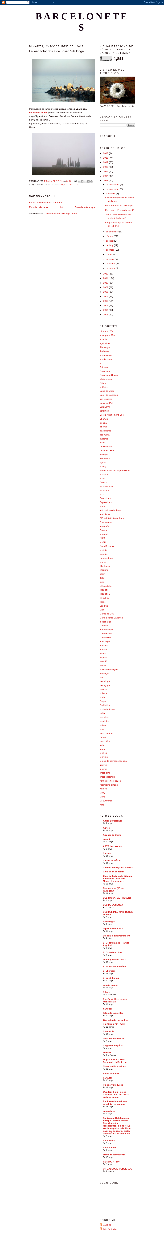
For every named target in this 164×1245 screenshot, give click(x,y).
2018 (106, 158)
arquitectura (106, 359)
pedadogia (105, 681)
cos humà (105, 434)
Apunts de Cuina (112, 835)
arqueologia (106, 355)
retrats (103, 729)
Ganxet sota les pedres (115, 1020)
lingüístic (104, 589)
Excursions (105, 498)
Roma (103, 737)
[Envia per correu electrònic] (79, 181)
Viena (102, 796)
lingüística (105, 593)
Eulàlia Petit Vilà (108, 1229)
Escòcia (103, 482)
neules (103, 665)
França (103, 530)
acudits (103, 339)
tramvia (103, 765)
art (61, 185)
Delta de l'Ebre (107, 450)
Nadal (103, 653)
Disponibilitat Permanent (116, 935)
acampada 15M (107, 335)
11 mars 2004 (107, 331)
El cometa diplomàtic (114, 966)
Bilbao (103, 383)
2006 (106, 301)
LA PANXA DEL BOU (114, 1024)
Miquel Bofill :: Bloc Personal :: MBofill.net (115, 1060)
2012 (106, 273)
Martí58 (107, 1052)
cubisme (104, 438)
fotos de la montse (113, 1013)
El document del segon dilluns (115, 470)
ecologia (104, 454)
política (103, 693)
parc (102, 677)
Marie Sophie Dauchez (111, 617)
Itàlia (102, 578)
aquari (106, 839)
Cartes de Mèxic (111, 860)
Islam (102, 574)
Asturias (104, 367)
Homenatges (106, 558)
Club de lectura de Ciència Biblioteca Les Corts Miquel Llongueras (117, 878)
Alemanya (105, 347)
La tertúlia (108, 1031)
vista (102, 804)
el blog (103, 466)
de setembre (112, 231)
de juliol (110, 240)
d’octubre (111, 193)
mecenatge (105, 621)
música (103, 649)
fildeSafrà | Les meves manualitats (115, 1000)
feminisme (105, 514)
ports (102, 697)
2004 (106, 310)
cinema (103, 426)
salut (102, 745)
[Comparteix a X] (85, 181)
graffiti (103, 542)
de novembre (113, 189)
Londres (104, 606)
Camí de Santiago (109, 395)
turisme (103, 769)
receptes (104, 717)
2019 (106, 153)
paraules (107, 1077)
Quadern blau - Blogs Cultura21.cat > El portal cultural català (116, 1094)
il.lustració (105, 566)
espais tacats (110, 985)
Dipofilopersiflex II (113, 928)
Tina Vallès (109, 1140)
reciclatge (104, 721)
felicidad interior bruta (111, 510)
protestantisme (107, 709)
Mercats (104, 625)
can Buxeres (106, 399)
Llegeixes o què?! (113, 1045)
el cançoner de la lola (114, 959)
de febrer (111, 263)
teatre (103, 749)
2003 (106, 314)
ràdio (102, 713)
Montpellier (105, 637)
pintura (103, 689)
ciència (103, 423)
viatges (103, 788)
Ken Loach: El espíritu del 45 (119, 210)
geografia (104, 534)
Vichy (102, 792)
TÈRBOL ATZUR (111, 1161)
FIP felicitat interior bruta (112, 518)
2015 (106, 171)
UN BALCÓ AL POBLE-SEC (117, 1168)
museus (104, 645)
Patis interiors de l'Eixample (119, 205)
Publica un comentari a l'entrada (45, 202)
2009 (106, 287)
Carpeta (107, 853)
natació (103, 661)
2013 (106, 180)
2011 (106, 278)
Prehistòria (105, 705)
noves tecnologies (109, 669)
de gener (111, 268)
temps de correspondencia (113, 761)
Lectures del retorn (113, 1038)
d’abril (109, 254)
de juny (110, 245)
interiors (104, 570)
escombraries (106, 486)
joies (102, 582)
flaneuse (107, 1008)
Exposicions (106, 502)
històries (104, 554)
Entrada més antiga (85, 207)
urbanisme (105, 772)
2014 (106, 176)
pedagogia (105, 685)
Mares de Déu (107, 613)
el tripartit (104, 474)
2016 (106, 167)
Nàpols (103, 657)
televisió (104, 757)
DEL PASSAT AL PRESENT (117, 898)
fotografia (71, 185)
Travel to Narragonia (114, 1154)
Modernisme (106, 633)
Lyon (102, 609)
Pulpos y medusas (113, 1085)
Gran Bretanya (107, 546)
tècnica (103, 753)
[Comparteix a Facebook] (88, 181)
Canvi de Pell (106, 403)
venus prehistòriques (110, 780)
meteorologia (106, 629)
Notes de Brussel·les (114, 1066)
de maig (110, 249)
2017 (106, 162)
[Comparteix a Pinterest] (91, 181)
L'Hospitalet (105, 586)
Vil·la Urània (106, 800)
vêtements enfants (109, 785)
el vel (102, 478)
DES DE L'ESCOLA (113, 905)
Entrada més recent (39, 207)
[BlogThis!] (82, 181)
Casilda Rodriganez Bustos (118, 867)
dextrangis (109, 921)
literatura (104, 597)
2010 (106, 283)
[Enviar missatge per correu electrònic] (75, 181)
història (103, 550)
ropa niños (105, 741)
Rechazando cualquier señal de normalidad (115, 1102)
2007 (106, 296)
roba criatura (106, 733)
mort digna (105, 641)
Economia (105, 458)
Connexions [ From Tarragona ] (113, 889)
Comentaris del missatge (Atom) (61, 213)
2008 (106, 292)
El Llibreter (109, 971)
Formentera (106, 522)
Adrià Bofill (105, 1225)
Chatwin (104, 419)
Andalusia (105, 351)
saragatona (109, 1111)
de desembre (113, 184)
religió (103, 725)
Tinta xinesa (109, 1147)
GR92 (103, 538)
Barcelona (105, 371)
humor (103, 562)
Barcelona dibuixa (109, 375)
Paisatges (105, 673)
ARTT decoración (112, 846)
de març (110, 259)
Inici (62, 207)
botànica (104, 387)
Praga (103, 701)
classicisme (105, 430)
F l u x (106, 992)
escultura (104, 490)
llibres (103, 602)
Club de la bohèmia (113, 871)
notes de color (111, 1073)
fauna (102, 506)
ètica (102, 494)
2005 (106, 305)
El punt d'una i (111, 978)
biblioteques (106, 379)
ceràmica (104, 410)
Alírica (106, 828)
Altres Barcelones (112, 820)
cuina (102, 442)
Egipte (103, 462)
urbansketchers (107, 776)
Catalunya (105, 406)
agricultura (105, 343)
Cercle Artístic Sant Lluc (112, 415)
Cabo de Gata (107, 391)
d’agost (110, 236)
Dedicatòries (106, 446)
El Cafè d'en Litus (112, 952)
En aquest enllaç (38, 112)
